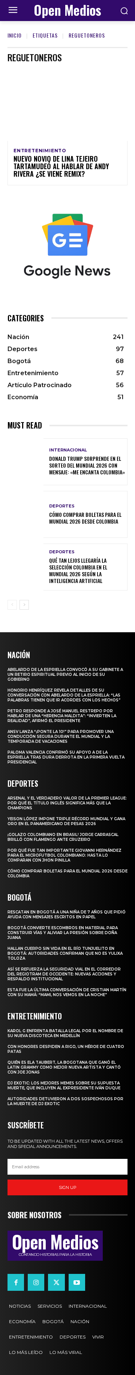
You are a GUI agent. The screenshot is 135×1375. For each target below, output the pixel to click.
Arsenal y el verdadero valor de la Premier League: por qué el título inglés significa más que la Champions (67, 803)
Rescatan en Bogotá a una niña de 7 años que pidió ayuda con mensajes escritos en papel (67, 914)
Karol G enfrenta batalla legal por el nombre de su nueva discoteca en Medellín (65, 1033)
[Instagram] (36, 1282)
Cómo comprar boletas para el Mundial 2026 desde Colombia (85, 517)
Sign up (67, 1187)
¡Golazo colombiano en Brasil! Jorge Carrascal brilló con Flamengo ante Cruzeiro (63, 837)
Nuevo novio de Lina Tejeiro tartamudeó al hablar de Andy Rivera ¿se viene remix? (61, 166)
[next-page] (24, 605)
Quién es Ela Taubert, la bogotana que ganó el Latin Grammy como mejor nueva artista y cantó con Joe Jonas (64, 1067)
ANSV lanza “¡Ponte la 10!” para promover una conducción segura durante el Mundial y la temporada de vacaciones (61, 736)
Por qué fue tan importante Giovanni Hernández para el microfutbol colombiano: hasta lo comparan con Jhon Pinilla (65, 855)
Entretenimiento (40, 150)
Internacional (68, 450)
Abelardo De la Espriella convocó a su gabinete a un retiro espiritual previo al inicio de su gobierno (65, 674)
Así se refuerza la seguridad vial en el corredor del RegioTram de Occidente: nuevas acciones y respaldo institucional (64, 974)
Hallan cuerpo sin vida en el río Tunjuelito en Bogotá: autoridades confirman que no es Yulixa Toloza (65, 953)
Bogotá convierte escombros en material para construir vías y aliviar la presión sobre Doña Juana (63, 932)
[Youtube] (77, 1282)
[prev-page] (12, 605)
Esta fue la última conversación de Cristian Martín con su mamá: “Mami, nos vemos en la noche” (67, 992)
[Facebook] (16, 1282)
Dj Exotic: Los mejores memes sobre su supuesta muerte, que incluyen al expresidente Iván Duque (64, 1085)
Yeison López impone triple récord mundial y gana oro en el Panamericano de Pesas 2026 (66, 821)
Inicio (15, 35)
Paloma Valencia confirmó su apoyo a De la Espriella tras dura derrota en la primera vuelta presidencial (66, 757)
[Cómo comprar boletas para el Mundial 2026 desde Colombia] (26, 514)
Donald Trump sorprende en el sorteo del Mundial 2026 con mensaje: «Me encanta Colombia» (87, 465)
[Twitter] (56, 1282)
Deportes (62, 506)
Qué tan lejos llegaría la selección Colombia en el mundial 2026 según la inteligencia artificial (78, 570)
